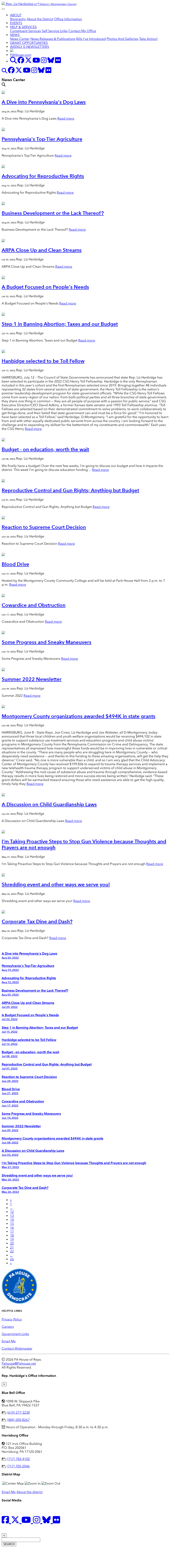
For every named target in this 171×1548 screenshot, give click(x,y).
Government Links (15, 1334)
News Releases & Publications (52, 39)
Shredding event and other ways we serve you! (56, 884)
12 (12, 1212)
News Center (20, 39)
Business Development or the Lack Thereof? (53, 213)
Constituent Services (25, 31)
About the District (40, 19)
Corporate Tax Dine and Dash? (37, 921)
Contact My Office (82, 31)
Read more (65, 118)
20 (12, 1243)
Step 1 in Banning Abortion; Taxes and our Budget (60, 324)
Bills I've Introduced (91, 39)
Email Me (9, 1341)
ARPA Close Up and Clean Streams (42, 250)
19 (12, 1239)
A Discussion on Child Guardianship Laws (49, 804)
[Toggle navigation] (3, 9)
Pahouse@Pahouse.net (19, 1363)
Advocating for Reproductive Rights (43, 176)
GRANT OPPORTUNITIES (29, 43)
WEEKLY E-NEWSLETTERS (29, 47)
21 (12, 1247)
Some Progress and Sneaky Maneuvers (46, 642)
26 (12, 1259)
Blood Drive (15, 564)
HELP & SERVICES (23, 27)
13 (12, 1216)
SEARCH (9, 1544)
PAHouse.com (20, 55)
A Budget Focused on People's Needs (45, 287)
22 (12, 1251)
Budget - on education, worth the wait (45, 449)
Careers (8, 1327)
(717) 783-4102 (18, 1459)
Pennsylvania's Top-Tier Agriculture (42, 139)
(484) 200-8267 (18, 1420)
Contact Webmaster (17, 1348)
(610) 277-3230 (18, 1412)
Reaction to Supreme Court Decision (44, 527)
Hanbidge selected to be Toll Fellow (43, 361)
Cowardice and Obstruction (33, 605)
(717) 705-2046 (18, 1466)
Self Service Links (55, 31)
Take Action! (148, 39)
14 (12, 1220)
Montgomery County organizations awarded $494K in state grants (78, 716)
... (11, 1208)
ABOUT (15, 15)
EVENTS (16, 23)
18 (12, 1235)
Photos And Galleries (122, 39)
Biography (18, 19)
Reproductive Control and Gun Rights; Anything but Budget (70, 490)
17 (12, 1232)
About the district (29, 1492)
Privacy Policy (12, 1319)
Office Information (68, 19)
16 (12, 1228)
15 (12, 1224)
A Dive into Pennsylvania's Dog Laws (44, 102)
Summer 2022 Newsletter (32, 679)
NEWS (15, 35)
